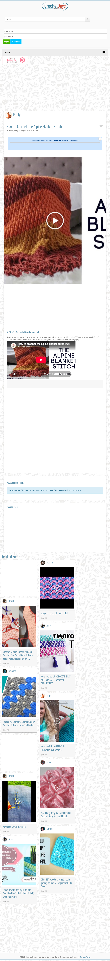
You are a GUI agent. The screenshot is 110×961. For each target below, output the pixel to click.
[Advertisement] (57, 90)
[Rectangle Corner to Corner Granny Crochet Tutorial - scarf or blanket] (19, 697)
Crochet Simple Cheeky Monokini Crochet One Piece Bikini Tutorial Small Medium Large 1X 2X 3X (18, 655)
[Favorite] (46, 618)
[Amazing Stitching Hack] (19, 802)
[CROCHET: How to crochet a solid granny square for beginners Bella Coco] (57, 854)
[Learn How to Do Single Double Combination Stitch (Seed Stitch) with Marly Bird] (19, 865)
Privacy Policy (85, 957)
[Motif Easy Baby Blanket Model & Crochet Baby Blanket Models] (57, 788)
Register (17, 41)
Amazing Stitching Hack (14, 827)
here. (79, 490)
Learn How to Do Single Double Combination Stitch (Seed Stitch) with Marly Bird (18, 893)
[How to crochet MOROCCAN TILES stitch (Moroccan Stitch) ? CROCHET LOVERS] (57, 651)
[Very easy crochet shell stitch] (57, 588)
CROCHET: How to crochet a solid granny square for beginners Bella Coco (56, 883)
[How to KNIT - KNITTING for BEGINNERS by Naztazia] (57, 721)
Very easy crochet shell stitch (54, 613)
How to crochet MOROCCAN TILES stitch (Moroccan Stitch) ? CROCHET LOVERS (56, 680)
